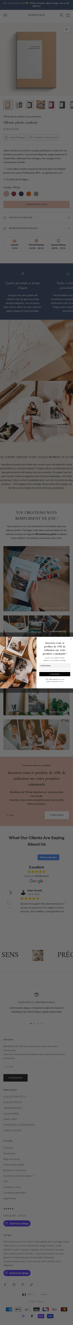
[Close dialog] (71, 639)
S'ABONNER (55, 674)
